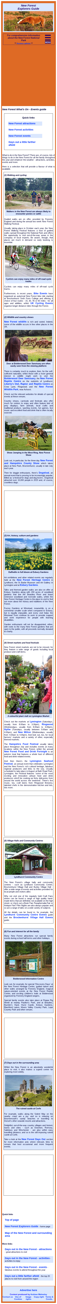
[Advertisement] (28, 76)
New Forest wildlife (15, 321)
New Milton (24, 732)
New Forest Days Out (34, 1139)
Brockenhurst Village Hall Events (33, 917)
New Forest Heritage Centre (33, 580)
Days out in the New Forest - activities (27, 1258)
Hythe (7, 729)
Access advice (23, 43)
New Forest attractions (22, 123)
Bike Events (40, 293)
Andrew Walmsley (38, 1294)
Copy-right (39, 1297)
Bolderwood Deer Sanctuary (19, 378)
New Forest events (20, 135)
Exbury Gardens (29, 585)
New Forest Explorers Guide (22, 1226)
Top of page (12, 1219)
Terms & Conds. (49, 1298)
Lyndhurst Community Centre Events (25, 914)
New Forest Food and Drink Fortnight (25, 751)
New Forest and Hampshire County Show (28, 462)
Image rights (28, 1298)
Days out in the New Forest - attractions (28, 1249)
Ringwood (47, 724)
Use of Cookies (18, 1298)
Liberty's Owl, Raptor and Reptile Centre (27, 384)
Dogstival (44, 472)
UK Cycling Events (41, 303)
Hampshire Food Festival (23, 744)
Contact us (7, 1297)
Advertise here (28, 1290)
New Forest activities (21, 129)
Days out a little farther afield (22, 1276)
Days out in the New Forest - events (26, 1267)
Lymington (35, 721)
